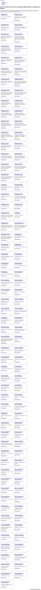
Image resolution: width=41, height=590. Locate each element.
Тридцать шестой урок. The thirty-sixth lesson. (5, 348)
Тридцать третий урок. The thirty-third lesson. (19, 327)
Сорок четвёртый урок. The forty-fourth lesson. (5, 385)
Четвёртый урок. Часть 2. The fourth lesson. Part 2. (19, 79)
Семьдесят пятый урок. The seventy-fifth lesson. (19, 525)
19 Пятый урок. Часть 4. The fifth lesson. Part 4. (19, 111)
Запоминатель (2, 0)
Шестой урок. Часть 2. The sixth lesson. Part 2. (19, 143)
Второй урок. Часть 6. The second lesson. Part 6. (5, 57)
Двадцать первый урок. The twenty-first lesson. (19, 272)
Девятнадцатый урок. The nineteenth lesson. (18, 263)
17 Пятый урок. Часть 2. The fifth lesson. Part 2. (19, 100)
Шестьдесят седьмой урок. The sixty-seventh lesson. (19, 488)
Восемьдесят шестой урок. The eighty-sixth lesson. (5, 582)
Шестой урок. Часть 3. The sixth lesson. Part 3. (5, 154)
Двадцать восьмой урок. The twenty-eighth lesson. (5, 308)
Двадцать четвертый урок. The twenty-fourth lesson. (5, 290)
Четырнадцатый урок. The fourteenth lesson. (5, 245)
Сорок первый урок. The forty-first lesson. (18, 366)
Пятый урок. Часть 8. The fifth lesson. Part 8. (18, 132)
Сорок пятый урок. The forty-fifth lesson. (18, 385)
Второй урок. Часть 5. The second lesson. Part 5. (19, 46)
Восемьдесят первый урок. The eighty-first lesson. (19, 555)
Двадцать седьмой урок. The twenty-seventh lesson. (19, 299)
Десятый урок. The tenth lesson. (17, 213)
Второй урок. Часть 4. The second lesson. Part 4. (5, 46)
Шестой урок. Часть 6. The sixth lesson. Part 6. (19, 164)
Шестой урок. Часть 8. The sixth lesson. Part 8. (19, 174)
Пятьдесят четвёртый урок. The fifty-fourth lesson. (6, 432)
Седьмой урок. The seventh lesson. (4, 185)
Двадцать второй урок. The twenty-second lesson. (5, 280)
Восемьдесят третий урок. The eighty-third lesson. (19, 564)
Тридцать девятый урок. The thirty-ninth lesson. (19, 357)
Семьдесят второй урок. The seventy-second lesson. (5, 515)
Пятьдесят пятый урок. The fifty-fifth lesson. (19, 432)
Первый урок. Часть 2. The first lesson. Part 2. (5, 25)
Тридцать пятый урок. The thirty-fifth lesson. (19, 336)
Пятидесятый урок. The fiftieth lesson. (4, 413)
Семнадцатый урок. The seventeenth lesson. (18, 254)
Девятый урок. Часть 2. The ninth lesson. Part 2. (5, 204)
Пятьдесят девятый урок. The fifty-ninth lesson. (19, 451)
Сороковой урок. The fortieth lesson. (4, 366)
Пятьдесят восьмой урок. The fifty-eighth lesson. (5, 451)
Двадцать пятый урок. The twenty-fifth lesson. (19, 290)
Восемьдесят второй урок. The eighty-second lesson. (5, 564)
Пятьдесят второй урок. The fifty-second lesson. (5, 423)
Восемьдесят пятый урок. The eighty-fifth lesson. (19, 573)
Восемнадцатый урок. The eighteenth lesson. (5, 263)
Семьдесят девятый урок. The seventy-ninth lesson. (19, 544)
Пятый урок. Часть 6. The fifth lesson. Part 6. (18, 121)
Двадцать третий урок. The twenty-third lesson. (19, 280)
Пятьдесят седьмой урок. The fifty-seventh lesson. (19, 441)
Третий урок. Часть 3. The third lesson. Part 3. (19, 69)
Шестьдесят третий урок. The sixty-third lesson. (19, 469)
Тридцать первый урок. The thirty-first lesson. (19, 318)
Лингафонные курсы (5, 2)
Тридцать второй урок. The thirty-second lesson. (5, 327)
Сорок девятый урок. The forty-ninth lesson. (18, 404)
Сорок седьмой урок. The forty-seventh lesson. (19, 395)
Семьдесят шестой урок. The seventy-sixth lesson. (5, 535)
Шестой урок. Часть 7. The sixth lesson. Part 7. (5, 174)
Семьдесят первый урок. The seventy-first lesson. (19, 506)
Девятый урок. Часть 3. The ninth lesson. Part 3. (19, 204)
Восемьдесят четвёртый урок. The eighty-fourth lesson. (6, 573)
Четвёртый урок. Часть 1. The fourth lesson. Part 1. (5, 79)
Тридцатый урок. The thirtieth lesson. (4, 318)
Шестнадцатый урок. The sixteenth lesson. (5, 254)
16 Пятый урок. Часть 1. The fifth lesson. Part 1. (5, 100)
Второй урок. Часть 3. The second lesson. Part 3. (19, 34)
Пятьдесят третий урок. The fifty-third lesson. (19, 423)
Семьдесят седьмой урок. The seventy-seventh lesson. (19, 535)
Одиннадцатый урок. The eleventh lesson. (5, 223)
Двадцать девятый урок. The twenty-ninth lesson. (19, 308)
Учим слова (3, 4)
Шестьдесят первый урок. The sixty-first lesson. (19, 460)
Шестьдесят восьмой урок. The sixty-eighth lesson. (5, 497)
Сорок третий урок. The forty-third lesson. (18, 376)
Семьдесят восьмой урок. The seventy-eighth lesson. (5, 544)
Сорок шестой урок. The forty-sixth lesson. (4, 395)
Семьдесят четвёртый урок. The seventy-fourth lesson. (6, 525)
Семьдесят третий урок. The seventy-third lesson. (19, 515)
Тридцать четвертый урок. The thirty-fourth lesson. (5, 336)
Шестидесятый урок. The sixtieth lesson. (4, 460)
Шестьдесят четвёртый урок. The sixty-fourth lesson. (6, 479)
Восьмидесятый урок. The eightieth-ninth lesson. (5, 555)
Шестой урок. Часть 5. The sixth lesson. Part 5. (5, 164)
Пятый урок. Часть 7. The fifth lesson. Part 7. (5, 132)
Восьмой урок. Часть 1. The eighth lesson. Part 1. (19, 185)
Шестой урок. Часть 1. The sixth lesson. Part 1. (5, 143)
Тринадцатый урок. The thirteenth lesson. (18, 234)
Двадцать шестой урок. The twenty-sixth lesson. (5, 299)
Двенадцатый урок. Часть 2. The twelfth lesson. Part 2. (6, 234)
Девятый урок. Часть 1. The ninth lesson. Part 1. (19, 194)
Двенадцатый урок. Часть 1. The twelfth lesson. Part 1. (20, 223)
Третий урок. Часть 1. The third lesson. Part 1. (19, 57)
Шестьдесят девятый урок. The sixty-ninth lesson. (19, 497)
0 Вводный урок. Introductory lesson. (4, 14)
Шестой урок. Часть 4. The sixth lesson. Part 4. (19, 154)
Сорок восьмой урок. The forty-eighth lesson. (5, 404)
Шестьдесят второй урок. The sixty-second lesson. (5, 469)
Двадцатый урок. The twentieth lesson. (4, 272)
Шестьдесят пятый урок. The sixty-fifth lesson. (19, 479)
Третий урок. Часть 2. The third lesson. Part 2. (5, 69)
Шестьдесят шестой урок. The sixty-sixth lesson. (5, 488)
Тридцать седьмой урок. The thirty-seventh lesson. (19, 348)
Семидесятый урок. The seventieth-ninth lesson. (5, 506)
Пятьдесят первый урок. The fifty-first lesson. (19, 413)
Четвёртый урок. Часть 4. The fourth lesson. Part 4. (19, 90)
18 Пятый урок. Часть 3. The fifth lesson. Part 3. (5, 111)
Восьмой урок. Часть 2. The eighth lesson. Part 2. (5, 194)
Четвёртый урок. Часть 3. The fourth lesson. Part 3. (5, 90)
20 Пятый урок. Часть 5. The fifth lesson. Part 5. (5, 121)
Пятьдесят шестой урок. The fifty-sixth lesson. (5, 441)
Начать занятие (3, 18)
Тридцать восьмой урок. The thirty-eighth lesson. (5, 357)
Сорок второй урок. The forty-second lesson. (5, 376)
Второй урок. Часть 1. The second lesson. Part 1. (19, 25)
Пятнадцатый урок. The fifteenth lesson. (18, 245)
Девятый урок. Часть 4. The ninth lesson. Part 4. (5, 213)
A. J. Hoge (3, 3)
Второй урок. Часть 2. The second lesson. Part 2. (5, 34)
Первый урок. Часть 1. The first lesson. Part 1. (19, 14)
